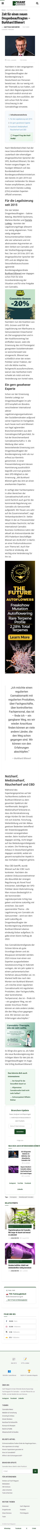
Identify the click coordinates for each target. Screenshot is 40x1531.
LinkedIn (20, 1189)
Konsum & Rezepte (8, 1426)
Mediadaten (6, 1484)
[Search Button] (37, 3)
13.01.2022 (25, 27)
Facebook (28, 1183)
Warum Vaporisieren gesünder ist (12, 1449)
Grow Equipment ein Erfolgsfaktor (15, 1261)
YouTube (20, 1183)
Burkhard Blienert (13, 273)
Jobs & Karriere (7, 1490)
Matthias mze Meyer (12, 27)
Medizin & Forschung (9, 1413)
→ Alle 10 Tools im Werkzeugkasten (16, 1300)
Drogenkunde (6, 1509)
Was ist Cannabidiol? (8, 1452)
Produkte (23, 1509)
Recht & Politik (7, 1429)
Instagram (12, 1183)
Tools (4, 1516)
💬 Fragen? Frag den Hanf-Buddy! (21, 136)
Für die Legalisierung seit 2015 (21, 119)
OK (35, 1471)
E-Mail (34, 1528)
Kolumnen (5, 1506)
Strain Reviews (7, 1419)
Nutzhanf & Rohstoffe (9, 1422)
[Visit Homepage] (19, 3)
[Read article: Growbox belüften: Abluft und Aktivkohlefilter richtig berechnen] (20, 1253)
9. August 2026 (25, 1238)
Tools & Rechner (7, 1493)
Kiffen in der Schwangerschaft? (12, 1455)
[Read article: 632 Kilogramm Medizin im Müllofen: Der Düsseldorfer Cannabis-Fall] (13, 1154)
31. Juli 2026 (24, 1270)
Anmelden (20, 1132)
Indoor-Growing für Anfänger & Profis (19, 1226)
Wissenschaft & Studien (10, 1432)
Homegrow (13, 1197)
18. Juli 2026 (26, 1163)
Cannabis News (7, 1409)
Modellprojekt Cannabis (26, 1197)
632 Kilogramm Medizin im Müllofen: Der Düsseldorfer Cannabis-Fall (26, 1156)
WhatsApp (7, 1528)
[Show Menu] (3, 3)
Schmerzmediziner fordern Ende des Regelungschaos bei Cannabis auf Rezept (20, 1443)
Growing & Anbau (8, 1416)
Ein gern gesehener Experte (20, 123)
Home (3, 10)
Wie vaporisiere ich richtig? (10, 1446)
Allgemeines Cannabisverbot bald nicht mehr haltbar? (19, 1090)
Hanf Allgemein (25, 1506)
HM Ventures (6, 1487)
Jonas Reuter (15, 1238)
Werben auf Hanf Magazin (10, 1481)
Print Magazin (24, 1513)
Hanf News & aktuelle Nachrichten (17, 10)
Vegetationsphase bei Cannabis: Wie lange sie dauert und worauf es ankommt (19, 1232)
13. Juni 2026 (26, 1176)
